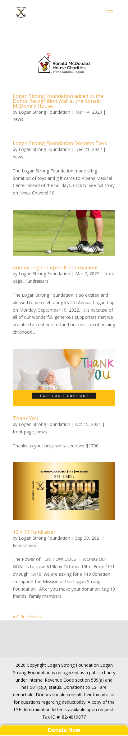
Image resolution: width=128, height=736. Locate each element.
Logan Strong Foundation (44, 112)
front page (23, 432)
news (18, 119)
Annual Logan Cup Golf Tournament (55, 267)
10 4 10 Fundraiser (34, 531)
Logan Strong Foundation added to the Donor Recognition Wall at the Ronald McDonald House (58, 101)
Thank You (25, 418)
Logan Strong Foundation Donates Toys (60, 143)
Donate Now (64, 730)
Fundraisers (36, 281)
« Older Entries (27, 616)
